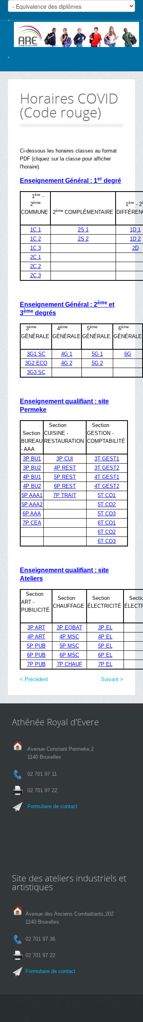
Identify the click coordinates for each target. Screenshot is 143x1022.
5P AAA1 (32, 495)
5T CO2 (107, 504)
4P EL (105, 637)
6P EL (105, 655)
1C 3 (35, 248)
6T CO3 (107, 541)
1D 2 (135, 239)
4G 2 (66, 363)
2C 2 (35, 266)
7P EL (105, 664)
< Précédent (34, 679)
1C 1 (35, 230)
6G (127, 354)
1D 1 (135, 230)
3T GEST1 (107, 459)
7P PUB (36, 664)
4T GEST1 (107, 477)
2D (135, 248)
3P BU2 (32, 468)
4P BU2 (32, 486)
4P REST (65, 468)
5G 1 (97, 354)
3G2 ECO (36, 363)
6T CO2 (107, 532)
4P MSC (69, 637)
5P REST (65, 477)
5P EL (105, 646)
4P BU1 (32, 477)
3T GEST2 (107, 468)
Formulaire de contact (52, 806)
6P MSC (69, 655)
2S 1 (83, 230)
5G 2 (97, 363)
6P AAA (32, 514)
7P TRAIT (64, 495)
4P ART (36, 637)
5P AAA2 (32, 504)
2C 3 (35, 275)
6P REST (65, 486)
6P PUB (36, 655)
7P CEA (32, 523)
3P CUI (64, 459)
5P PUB (36, 646)
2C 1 (35, 257)
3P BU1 (32, 459)
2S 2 (83, 239)
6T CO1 (107, 523)
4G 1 (66, 354)
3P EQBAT (69, 627)
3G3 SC (36, 372)
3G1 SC (36, 354)
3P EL (105, 627)
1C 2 (35, 239)
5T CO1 (107, 495)
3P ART (36, 627)
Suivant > (112, 679)
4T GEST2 (107, 486)
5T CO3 (107, 514)
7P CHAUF (69, 664)
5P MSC (69, 646)
